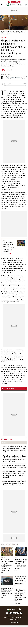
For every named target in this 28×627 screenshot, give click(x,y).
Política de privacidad (17, 617)
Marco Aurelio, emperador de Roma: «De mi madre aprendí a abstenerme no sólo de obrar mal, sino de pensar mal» (14, 449)
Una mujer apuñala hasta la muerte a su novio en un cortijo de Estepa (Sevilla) (7, 591)
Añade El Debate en (15, 77)
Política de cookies (14, 619)
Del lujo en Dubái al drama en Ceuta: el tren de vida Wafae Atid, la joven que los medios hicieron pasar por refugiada (14, 474)
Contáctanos (18, 616)
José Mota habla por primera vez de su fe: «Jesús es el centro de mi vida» (14, 466)
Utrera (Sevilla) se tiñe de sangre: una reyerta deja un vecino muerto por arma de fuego (20, 580)
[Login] (26, 5)
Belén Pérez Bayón (6, 253)
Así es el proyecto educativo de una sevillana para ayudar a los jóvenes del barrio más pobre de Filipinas (20, 595)
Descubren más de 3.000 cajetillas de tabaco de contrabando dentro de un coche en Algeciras (9, 247)
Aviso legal (7, 617)
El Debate (9, 70)
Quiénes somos (9, 616)
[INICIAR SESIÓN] (26, 5)
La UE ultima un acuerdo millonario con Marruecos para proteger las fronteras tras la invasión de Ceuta (14, 483)
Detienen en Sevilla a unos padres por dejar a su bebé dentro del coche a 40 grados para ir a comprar (21, 564)
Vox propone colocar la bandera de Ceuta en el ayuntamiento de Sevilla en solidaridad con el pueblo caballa (7, 565)
